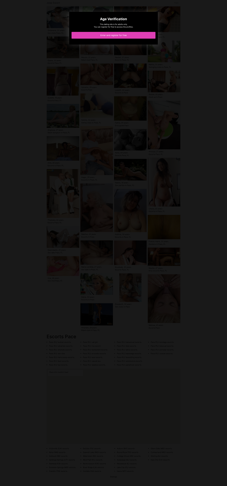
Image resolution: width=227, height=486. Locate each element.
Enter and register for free (113, 35)
